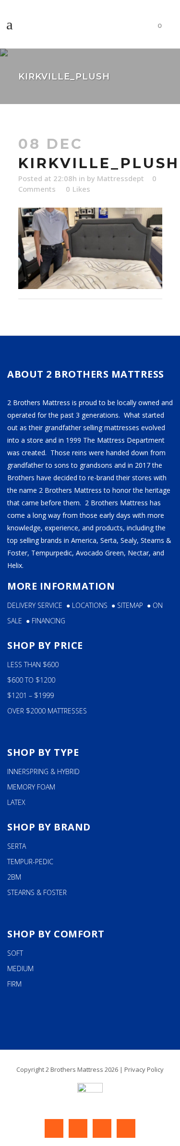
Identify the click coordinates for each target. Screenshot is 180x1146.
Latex (16, 802)
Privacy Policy (144, 1069)
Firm (14, 983)
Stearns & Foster (37, 892)
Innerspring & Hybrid (43, 771)
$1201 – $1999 (30, 695)
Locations (91, 605)
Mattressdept (120, 178)
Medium (20, 968)
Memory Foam (31, 786)
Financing (48, 620)
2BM (14, 877)
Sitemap (132, 605)
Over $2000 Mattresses (47, 710)
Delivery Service (34, 605)
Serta (16, 846)
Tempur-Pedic (30, 861)
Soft (15, 953)
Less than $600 (33, 664)
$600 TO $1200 (31, 680)
